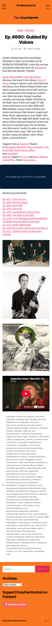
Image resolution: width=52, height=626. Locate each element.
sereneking (11, 528)
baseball (20, 419)
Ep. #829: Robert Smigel (15, 202)
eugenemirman (13, 465)
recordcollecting (30, 519)
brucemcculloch (34, 425)
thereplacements (28, 542)
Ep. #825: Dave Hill (13, 205)
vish (19, 48)
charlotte (25, 433)
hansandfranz (12, 477)
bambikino (10, 419)
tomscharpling (12, 545)
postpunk (10, 517)
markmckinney (30, 494)
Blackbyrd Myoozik (15, 147)
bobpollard (25, 422)
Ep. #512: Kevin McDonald (17, 224)
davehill (9, 451)
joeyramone (22, 482)
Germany (24, 471)
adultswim (10, 416)
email (20, 462)
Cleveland (32, 436)
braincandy (11, 425)
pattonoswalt (12, 514)
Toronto (23, 545)
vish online (30, 160)
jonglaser (22, 485)
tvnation (10, 551)
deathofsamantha (28, 454)
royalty (38, 525)
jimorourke (11, 482)
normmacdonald (13, 505)
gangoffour (21, 468)
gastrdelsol (32, 468)
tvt (15, 551)
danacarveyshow (25, 448)
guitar (24, 474)
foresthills (10, 468)
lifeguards (34, 491)
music (20, 502)
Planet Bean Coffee (24, 150)
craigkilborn (23, 445)
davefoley (38, 448)
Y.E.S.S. (24, 156)
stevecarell (26, 534)
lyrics (8, 494)
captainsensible (21, 428)
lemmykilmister (22, 491)
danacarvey (11, 448)
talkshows (29, 537)
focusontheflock (28, 465)
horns (21, 477)
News (20, 30)
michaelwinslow (27, 499)
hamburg (32, 474)
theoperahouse (13, 542)
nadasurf (28, 502)
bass (27, 419)
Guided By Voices (31, 77)
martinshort (11, 497)
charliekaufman (13, 433)
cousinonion (11, 445)
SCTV (44, 525)
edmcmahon (11, 462)
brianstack (21, 425)
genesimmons (12, 471)
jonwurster (32, 485)
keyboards (23, 488)
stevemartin (37, 534)
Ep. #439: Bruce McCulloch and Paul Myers (25, 228)
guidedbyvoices (13, 474)
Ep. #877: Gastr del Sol (14, 199)
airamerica (21, 416)
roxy (32, 525)
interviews (30, 477)
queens (40, 517)
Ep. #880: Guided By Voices (26, 39)
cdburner (27, 431)
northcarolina (28, 505)
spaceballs (32, 528)
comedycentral (41, 439)
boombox (35, 422)
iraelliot (39, 477)
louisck (43, 491)
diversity (10, 459)
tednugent (39, 537)
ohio (26, 508)
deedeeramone (13, 456)
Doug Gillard (9, 77)
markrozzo (43, 494)
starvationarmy (28, 531)
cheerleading (36, 433)
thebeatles (11, 540)
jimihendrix (36, 479)
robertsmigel (24, 522)
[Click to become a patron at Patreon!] (26, 605)
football (39, 465)
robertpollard (12, 522)
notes (37, 505)
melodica (33, 497)
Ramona (9, 519)
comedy (29, 439)
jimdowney (25, 479)
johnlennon (33, 482)
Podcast (29, 30)
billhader (33, 419)
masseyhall (23, 497)
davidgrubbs (19, 451)
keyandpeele (12, 488)
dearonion (30, 451)
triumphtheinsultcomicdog (18, 548)
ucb (19, 551)
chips (25, 436)
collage (9, 439)
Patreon (24, 144)
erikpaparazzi (41, 462)
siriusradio (21, 528)
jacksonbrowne (13, 479)
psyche (18, 517)
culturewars (34, 445)
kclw (40, 485)
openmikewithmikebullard (17, 511)
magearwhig (17, 494)
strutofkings (18, 537)
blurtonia (42, 419)
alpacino (30, 416)
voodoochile (27, 551)
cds (33, 431)
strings (9, 537)
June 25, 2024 (33, 48)
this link (39, 67)
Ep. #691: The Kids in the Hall (18, 215)
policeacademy (40, 514)
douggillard (30, 459)
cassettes (43, 428)
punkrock (32, 517)
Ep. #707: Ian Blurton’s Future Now (21, 212)
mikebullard (11, 502)
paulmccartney (25, 514)
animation (39, 416)
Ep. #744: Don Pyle (12, 208)
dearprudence (12, 454)
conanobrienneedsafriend (29, 442)
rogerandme (11, 525)
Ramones (18, 519)
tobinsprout (42, 542)
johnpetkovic (12, 485)
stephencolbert (13, 534)
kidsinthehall (34, 488)
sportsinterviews (13, 531)
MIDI (37, 499)
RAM (46, 517)
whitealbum (39, 551)
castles (9, 431)
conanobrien (11, 442)
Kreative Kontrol (26, 5)
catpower (18, 431)
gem (44, 468)
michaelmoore (12, 499)
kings (43, 488)
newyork (36, 502)
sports (40, 528)
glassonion (33, 471)
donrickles (19, 459)
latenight (10, 491)
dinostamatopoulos (36, 456)
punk (25, 517)
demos (24, 456)
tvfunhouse (36, 548)
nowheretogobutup (14, 508)
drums (39, 459)
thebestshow (22, 540)
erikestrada (29, 462)
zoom (8, 554)
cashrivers (33, 428)
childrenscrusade (14, 436)
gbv (39, 468)
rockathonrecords (39, 522)
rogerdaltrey (23, 525)
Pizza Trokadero (35, 147)
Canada (9, 428)
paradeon (34, 511)
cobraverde (43, 436)
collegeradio (19, 439)
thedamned (34, 540)
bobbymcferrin (12, 422)
